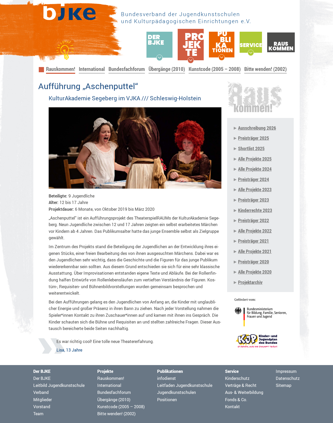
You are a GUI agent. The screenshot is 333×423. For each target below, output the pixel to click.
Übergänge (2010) (167, 68)
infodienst (166, 378)
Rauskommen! (60, 68)
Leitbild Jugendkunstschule (59, 385)
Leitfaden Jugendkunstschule (184, 385)
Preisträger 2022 (253, 220)
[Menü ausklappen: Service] (251, 53)
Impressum (286, 371)
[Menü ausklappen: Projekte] (191, 60)
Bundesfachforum (126, 68)
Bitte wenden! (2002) (265, 68)
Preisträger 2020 (253, 262)
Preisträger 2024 (253, 179)
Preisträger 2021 (253, 241)
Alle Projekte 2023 (255, 189)
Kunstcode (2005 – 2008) (215, 68)
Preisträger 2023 (253, 200)
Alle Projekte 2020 (255, 272)
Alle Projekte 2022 (255, 231)
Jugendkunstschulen (176, 392)
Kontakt (232, 406)
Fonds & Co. (236, 399)
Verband (41, 392)
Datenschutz (288, 378)
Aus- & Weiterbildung (244, 392)
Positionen (167, 399)
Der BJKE (41, 378)
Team (38, 414)
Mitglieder (42, 399)
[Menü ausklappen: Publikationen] (222, 57)
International (92, 68)
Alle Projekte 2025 (255, 159)
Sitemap (283, 385)
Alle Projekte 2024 (255, 169)
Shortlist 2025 (251, 148)
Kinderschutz (237, 378)
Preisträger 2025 (253, 138)
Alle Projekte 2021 (255, 251)
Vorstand (41, 406)
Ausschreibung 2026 (257, 128)
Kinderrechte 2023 (255, 210)
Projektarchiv (250, 282)
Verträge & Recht (241, 385)
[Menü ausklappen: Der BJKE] (159, 58)
